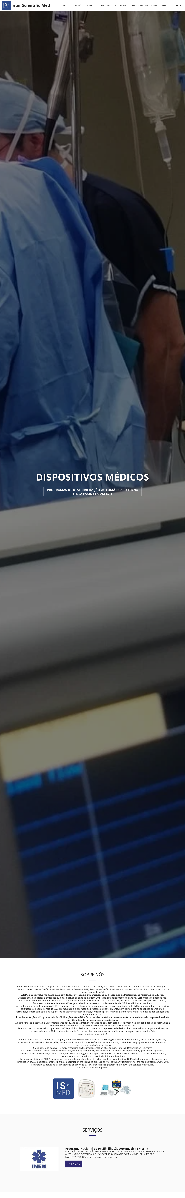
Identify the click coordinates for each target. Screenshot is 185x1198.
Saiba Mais (74, 1163)
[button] (172, 5)
